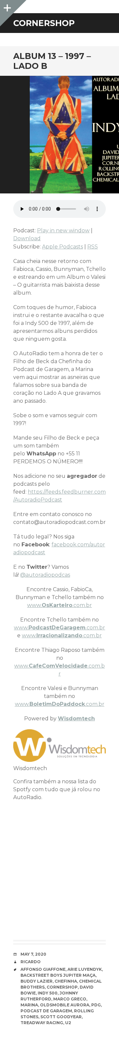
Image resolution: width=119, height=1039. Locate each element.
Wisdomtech (76, 718)
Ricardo (30, 961)
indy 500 (48, 993)
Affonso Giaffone (42, 969)
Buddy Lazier (36, 981)
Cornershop (62, 987)
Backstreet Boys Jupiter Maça (58, 975)
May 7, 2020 (33, 954)
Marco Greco (69, 998)
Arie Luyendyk (84, 969)
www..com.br (59, 605)
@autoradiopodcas (45, 575)
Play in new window (63, 230)
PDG (96, 1004)
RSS (92, 247)
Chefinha (66, 981)
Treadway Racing (41, 1022)
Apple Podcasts (62, 247)
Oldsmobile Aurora (64, 1004)
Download (27, 238)
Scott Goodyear (61, 1016)
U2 (68, 1022)
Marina (29, 1004)
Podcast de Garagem (46, 1010)
